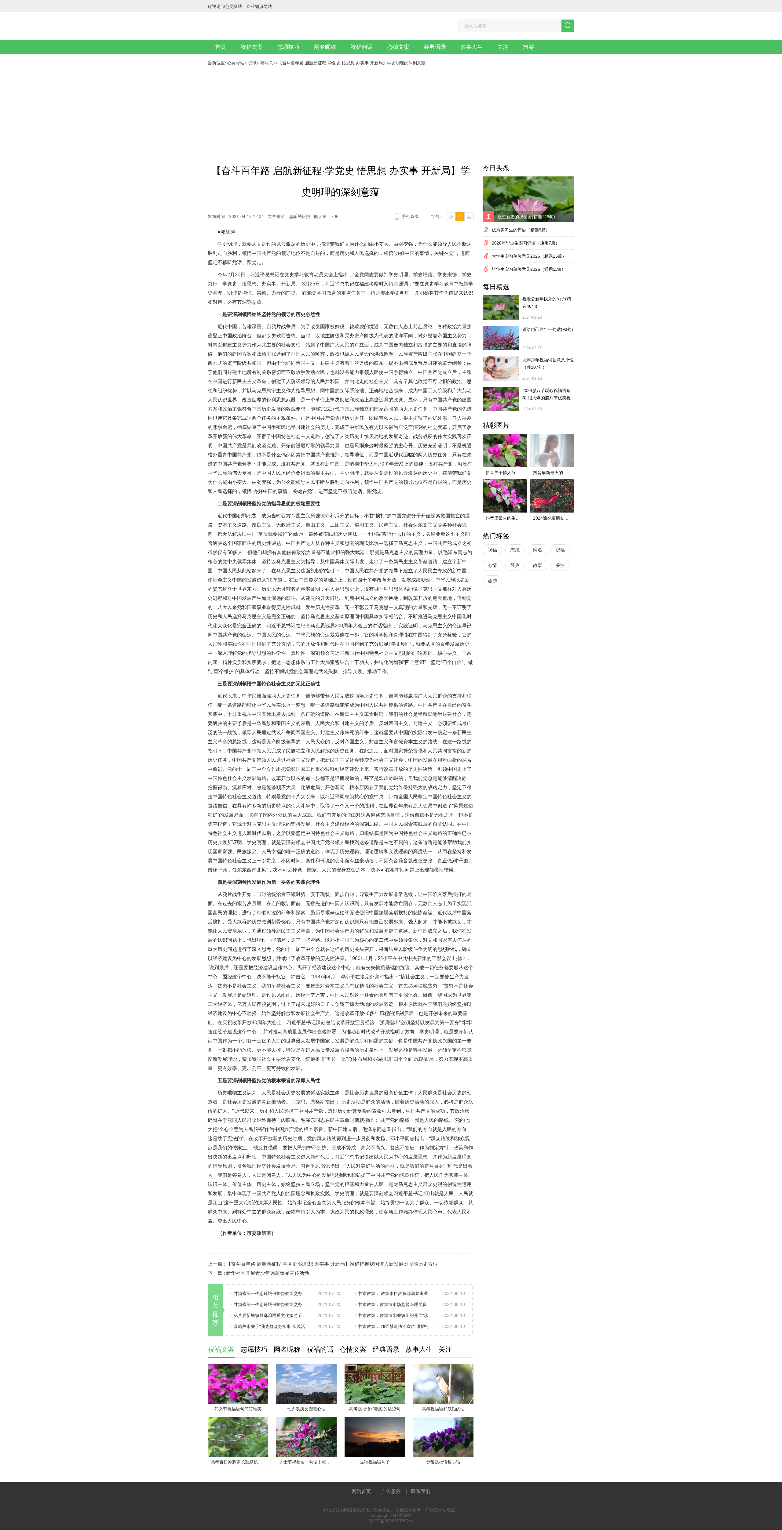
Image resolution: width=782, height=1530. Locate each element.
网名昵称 (325, 47)
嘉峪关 (266, 62)
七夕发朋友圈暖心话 (306, 1408)
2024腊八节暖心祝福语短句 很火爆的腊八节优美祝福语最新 (546, 394)
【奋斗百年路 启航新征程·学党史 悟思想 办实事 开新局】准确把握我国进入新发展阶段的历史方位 (332, 1264)
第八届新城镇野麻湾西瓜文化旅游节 (268, 1315)
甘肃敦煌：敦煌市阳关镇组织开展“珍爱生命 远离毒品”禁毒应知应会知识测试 (396, 1315)
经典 (515, 565)
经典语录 (435, 47)
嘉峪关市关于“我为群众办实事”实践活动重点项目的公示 (272, 1326)
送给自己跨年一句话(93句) (547, 329)
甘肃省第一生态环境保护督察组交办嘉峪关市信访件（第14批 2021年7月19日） (272, 1304)
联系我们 (420, 1491)
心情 (492, 565)
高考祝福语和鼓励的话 (443, 1408)
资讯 (252, 62)
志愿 (515, 549)
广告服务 (391, 1491)
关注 (502, 47)
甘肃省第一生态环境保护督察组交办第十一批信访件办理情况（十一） (272, 1293)
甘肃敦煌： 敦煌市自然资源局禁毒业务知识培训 (396, 1293)
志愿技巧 (288, 47)
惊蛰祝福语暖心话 (443, 1461)
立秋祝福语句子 (375, 1461)
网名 (537, 549)
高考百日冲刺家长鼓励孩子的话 (239, 1461)
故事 (537, 565)
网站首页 (361, 1491)
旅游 (528, 47)
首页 (220, 47)
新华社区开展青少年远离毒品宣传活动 (267, 1273)
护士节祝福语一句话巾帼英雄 (307, 1461)
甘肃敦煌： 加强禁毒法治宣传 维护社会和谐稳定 (396, 1326)
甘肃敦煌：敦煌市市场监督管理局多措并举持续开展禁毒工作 (396, 1304)
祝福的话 (362, 47)
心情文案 (398, 47)
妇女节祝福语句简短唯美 (237, 1408)
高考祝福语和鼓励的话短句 (374, 1408)
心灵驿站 (235, 62)
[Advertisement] (391, 111)
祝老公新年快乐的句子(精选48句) (546, 302)
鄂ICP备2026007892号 (391, 1520)
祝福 (492, 549)
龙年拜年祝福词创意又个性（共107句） (548, 363)
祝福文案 (252, 47)
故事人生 (472, 47)
